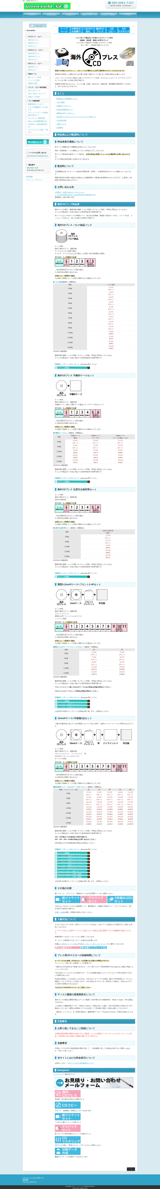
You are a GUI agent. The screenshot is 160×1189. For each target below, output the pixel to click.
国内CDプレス (33, 43)
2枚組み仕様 (32, 83)
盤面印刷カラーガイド (36, 104)
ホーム (32, 15)
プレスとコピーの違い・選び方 (38, 131)
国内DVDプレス (34, 56)
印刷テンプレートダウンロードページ (93, 944)
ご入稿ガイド (70, 15)
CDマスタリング (34, 91)
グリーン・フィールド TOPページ (33, 1177)
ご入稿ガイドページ (67, 944)
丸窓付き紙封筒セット (64, 109)
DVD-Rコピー (33, 59)
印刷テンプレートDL (89, 15)
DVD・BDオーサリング (36, 94)
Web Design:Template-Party (80, 1188)
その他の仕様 (61, 120)
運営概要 (29, 177)
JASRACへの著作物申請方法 (37, 125)
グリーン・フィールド (77, 1186)
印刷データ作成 (33, 97)
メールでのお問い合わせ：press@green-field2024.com (75, 195)
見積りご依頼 (60, 912)
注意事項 (59, 128)
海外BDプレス (33, 67)
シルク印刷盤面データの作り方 (38, 108)
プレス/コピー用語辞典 (36, 118)
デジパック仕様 (33, 80)
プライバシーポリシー (34, 180)
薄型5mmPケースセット (65, 113)
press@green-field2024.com (37, 156)
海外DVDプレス (34, 53)
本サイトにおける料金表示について (81, 1063)
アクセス (127, 15)
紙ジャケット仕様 (34, 77)
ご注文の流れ (51, 15)
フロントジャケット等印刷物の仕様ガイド (38, 114)
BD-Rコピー (32, 70)
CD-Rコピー (32, 46)
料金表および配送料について (67, 99)
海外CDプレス (33, 40)
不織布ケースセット (63, 106)
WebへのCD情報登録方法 (37, 121)
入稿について (61, 124)
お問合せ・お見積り (108, 15)
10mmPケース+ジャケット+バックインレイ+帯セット (76, 117)
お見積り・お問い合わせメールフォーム (69, 192)
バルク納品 (60, 102)
